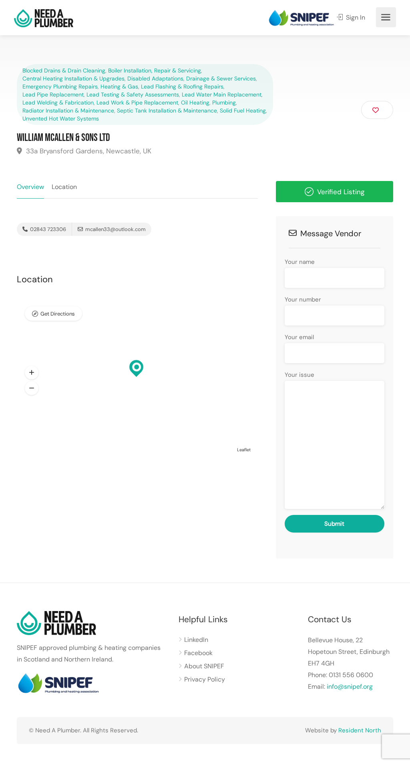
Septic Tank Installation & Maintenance (167, 110)
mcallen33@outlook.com (115, 229)
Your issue (299, 375)
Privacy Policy (204, 679)
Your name (300, 262)
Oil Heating (195, 102)
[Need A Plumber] (43, 18)
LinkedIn (196, 639)
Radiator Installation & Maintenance (68, 110)
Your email (299, 337)
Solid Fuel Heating (243, 110)
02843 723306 (47, 229)
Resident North (359, 730)
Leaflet (244, 449)
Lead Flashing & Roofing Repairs (182, 86)
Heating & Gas (119, 86)
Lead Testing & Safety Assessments (132, 94)
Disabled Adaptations (155, 78)
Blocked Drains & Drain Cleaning (63, 70)
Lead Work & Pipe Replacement (137, 102)
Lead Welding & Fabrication (58, 102)
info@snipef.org (350, 686)
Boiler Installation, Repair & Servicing (154, 70)
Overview (30, 187)
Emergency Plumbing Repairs (60, 86)
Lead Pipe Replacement (53, 94)
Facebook (198, 653)
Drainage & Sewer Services (221, 78)
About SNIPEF (204, 666)
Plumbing (224, 102)
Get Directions (57, 313)
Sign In (354, 17)
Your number (303, 300)
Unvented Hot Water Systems (60, 118)
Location (64, 187)
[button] (31, 373)
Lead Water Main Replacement (221, 94)
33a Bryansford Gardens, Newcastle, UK (87, 151)
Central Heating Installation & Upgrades (73, 78)
